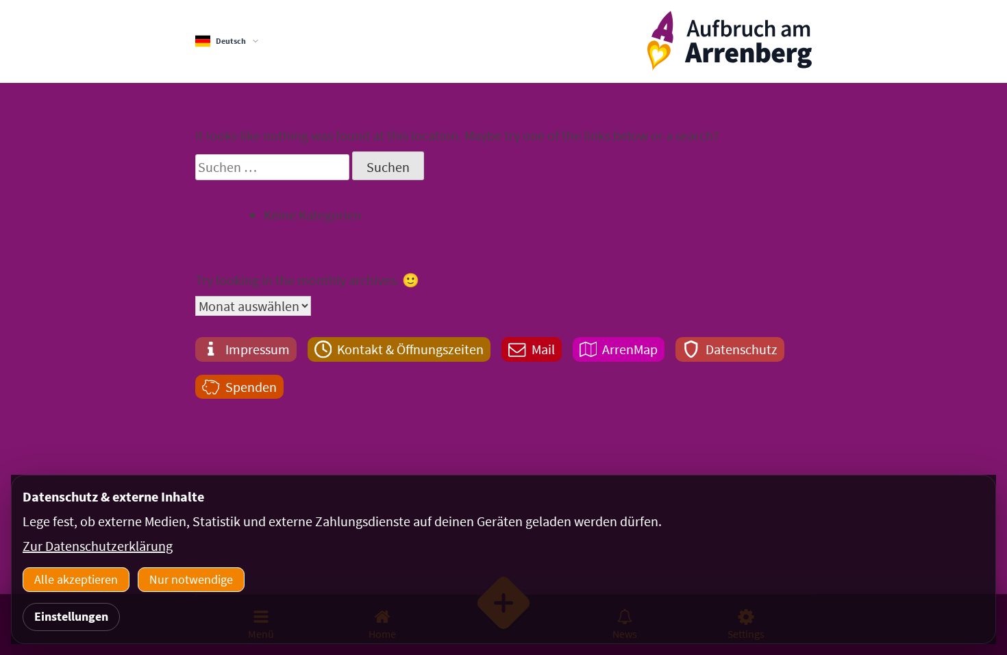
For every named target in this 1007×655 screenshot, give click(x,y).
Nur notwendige (191, 579)
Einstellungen (71, 616)
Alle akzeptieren (76, 579)
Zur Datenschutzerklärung (98, 545)
